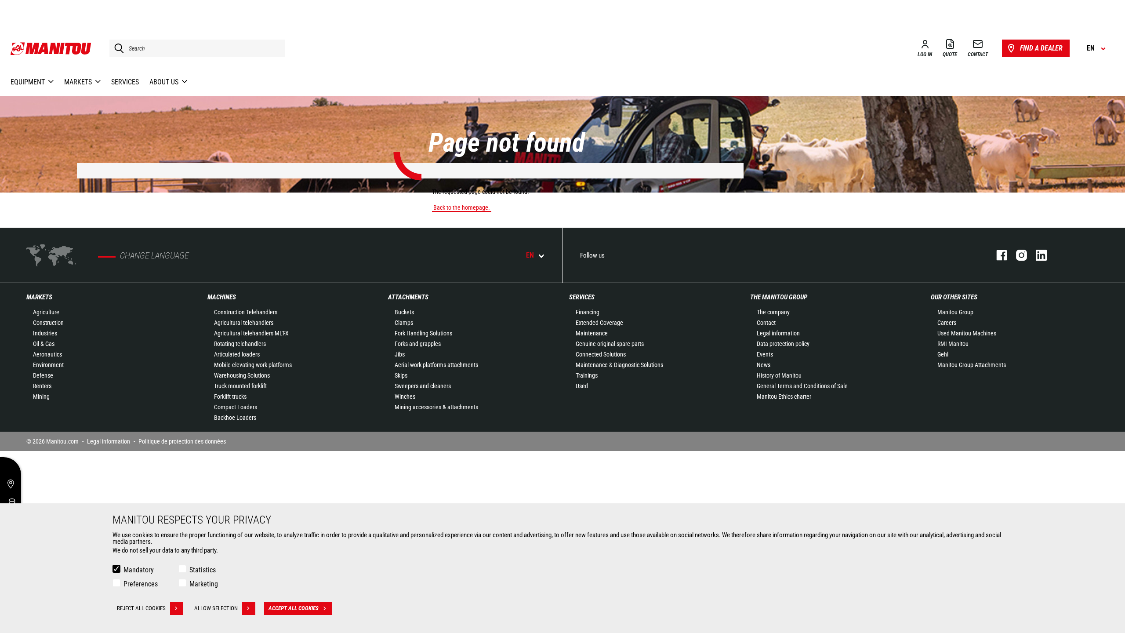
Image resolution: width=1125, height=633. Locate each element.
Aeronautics (47, 354)
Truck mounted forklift (240, 385)
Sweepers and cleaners (423, 385)
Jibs (400, 354)
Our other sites (954, 297)
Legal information (778, 333)
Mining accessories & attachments (436, 407)
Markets (39, 297)
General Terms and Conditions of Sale (802, 385)
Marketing (203, 584)
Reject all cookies (141, 608)
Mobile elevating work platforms (253, 364)
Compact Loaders (235, 407)
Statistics (202, 570)
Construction (48, 322)
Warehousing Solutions (242, 375)
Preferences (140, 584)
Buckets (404, 312)
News (763, 364)
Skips (401, 375)
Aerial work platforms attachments (436, 364)
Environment (48, 364)
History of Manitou (779, 375)
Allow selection (216, 608)
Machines (221, 297)
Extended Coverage (599, 322)
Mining (41, 396)
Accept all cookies (294, 608)
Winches (405, 396)
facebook (997, 255)
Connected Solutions (601, 354)
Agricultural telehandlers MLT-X (251, 333)
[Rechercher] (116, 48)
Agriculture (46, 312)
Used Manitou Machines (966, 333)
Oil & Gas (43, 343)
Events (765, 354)
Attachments (408, 297)
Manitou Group (955, 312)
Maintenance (592, 333)
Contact (766, 322)
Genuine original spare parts (610, 343)
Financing (587, 312)
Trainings (587, 375)
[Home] (51, 48)
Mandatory (138, 570)
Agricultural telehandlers (243, 322)
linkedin (1037, 255)
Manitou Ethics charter (784, 396)
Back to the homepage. (461, 207)
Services (582, 297)
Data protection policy (783, 343)
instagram (1017, 255)
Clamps (404, 322)
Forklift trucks (230, 396)
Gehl (942, 354)
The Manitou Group (778, 297)
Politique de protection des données (182, 441)
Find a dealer (1041, 48)
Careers (946, 322)
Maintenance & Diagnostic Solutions (619, 364)
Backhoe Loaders (235, 417)
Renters (42, 385)
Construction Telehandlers (245, 312)
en (530, 255)
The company (773, 312)
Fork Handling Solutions (423, 333)
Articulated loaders (237, 354)
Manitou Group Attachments (971, 364)
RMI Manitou (953, 343)
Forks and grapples (418, 343)
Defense (43, 375)
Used (582, 385)
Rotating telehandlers (240, 343)
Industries (45, 333)
